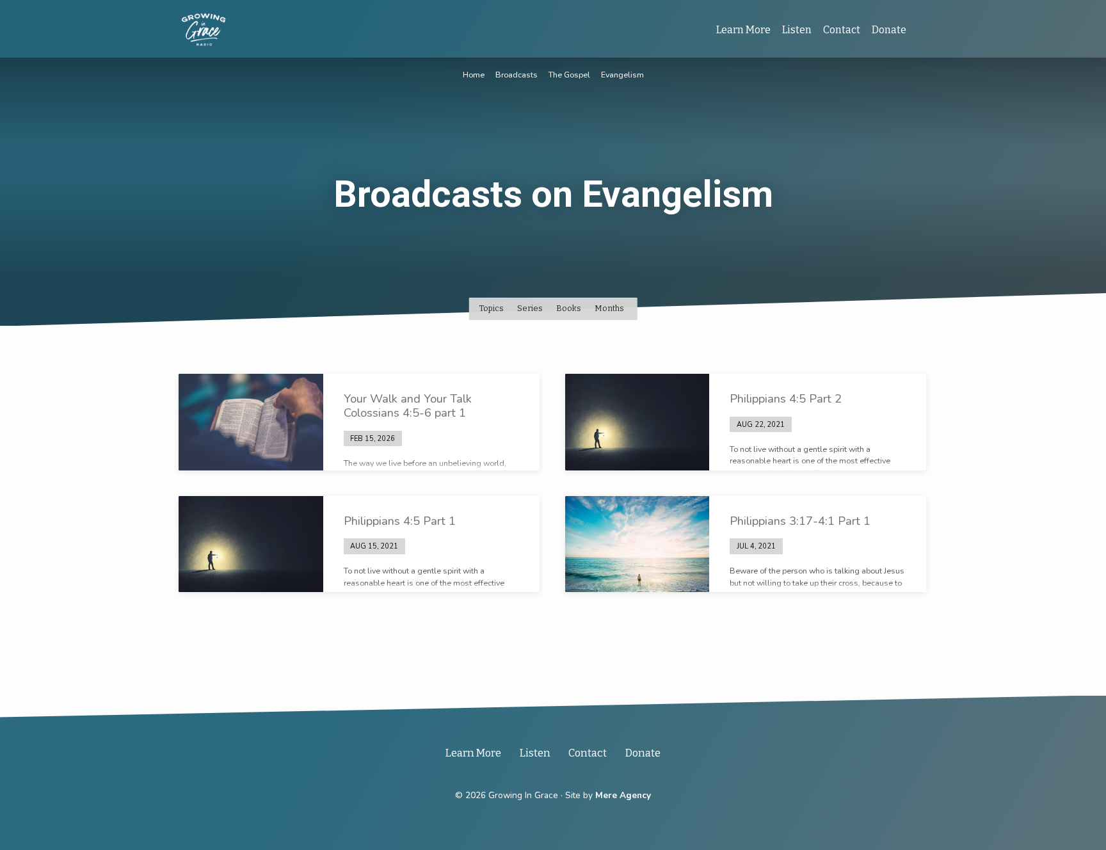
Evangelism (622, 74)
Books (569, 308)
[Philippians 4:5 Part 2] (637, 422)
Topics (492, 308)
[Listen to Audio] (412, 438)
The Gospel (569, 74)
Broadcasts (516, 74)
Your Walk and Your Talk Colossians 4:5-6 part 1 (408, 405)
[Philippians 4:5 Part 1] (251, 544)
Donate (889, 30)
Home (474, 74)
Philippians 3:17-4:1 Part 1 (800, 521)
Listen (797, 30)
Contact (841, 30)
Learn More (743, 30)
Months (610, 308)
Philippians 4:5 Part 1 (400, 521)
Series (531, 308)
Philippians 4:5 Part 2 (786, 398)
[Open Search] (922, 30)
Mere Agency (623, 795)
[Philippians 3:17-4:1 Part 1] (637, 544)
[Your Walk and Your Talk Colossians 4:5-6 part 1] (251, 422)
